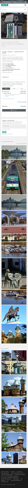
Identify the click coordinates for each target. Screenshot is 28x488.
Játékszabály (16, 478)
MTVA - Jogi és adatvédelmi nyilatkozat (10, 475)
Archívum (10, 2)
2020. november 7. (12, 55)
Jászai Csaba (10, 63)
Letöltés (6, 88)
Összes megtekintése (22, 143)
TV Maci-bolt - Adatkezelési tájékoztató (9, 477)
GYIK (8, 480)
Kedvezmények (21, 101)
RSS (21, 478)
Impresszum (19, 471)
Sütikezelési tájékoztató (16, 480)
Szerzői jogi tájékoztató (6, 478)
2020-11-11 (11, 68)
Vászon (14, 88)
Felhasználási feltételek (20, 474)
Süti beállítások (4, 481)
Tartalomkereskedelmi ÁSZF (17, 473)
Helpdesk (3, 480)
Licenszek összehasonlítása (8, 98)
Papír (22, 88)
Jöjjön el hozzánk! (5, 471)
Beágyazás (6, 77)
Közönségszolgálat (5, 473)
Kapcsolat (13, 471)
